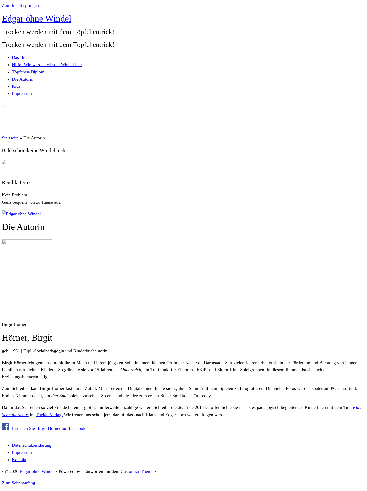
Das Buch (21, 57)
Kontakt (19, 459)
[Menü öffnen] (4, 106)
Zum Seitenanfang (18, 482)
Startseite (10, 137)
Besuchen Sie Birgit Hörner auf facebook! (48, 428)
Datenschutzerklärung (31, 445)
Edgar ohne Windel (36, 19)
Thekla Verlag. (49, 414)
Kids (16, 86)
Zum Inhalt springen (20, 5)
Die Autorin (22, 79)
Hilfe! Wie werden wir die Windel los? (47, 64)
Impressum (22, 93)
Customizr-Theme (137, 471)
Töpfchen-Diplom (28, 71)
